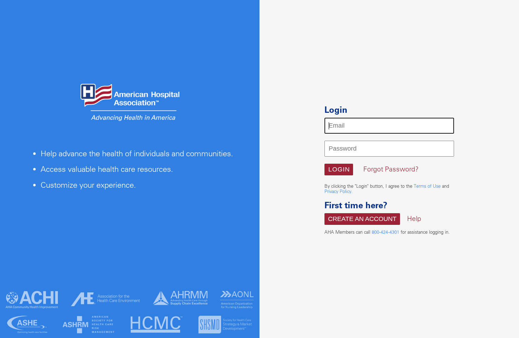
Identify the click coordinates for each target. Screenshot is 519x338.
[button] (338, 169)
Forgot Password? (391, 169)
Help (414, 218)
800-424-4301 (385, 231)
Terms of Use (427, 185)
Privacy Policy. (338, 191)
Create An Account (362, 218)
